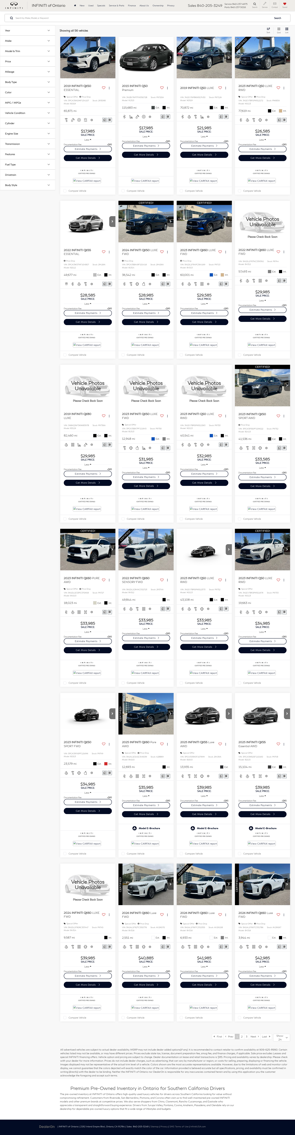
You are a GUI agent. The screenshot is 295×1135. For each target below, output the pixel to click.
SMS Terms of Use (179, 1126)
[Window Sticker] (110, 120)
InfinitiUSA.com (198, 1126)
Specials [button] (101, 5)
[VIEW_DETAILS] (262, 221)
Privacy (170, 5)
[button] (112, 57)
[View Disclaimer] (91, 120)
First (218, 1036)
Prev (229, 1036)
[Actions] (109, 88)
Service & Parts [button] (116, 5)
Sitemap (154, 1126)
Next (254, 1036)
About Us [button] (144, 5)
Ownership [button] (158, 5)
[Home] (75, 5)
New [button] (82, 5)
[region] (88, 144)
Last (265, 1036)
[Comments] (104, 120)
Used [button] (90, 5)
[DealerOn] (47, 1126)
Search (277, 18)
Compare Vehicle (77, 190)
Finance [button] (132, 5)
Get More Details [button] (86, 157)
